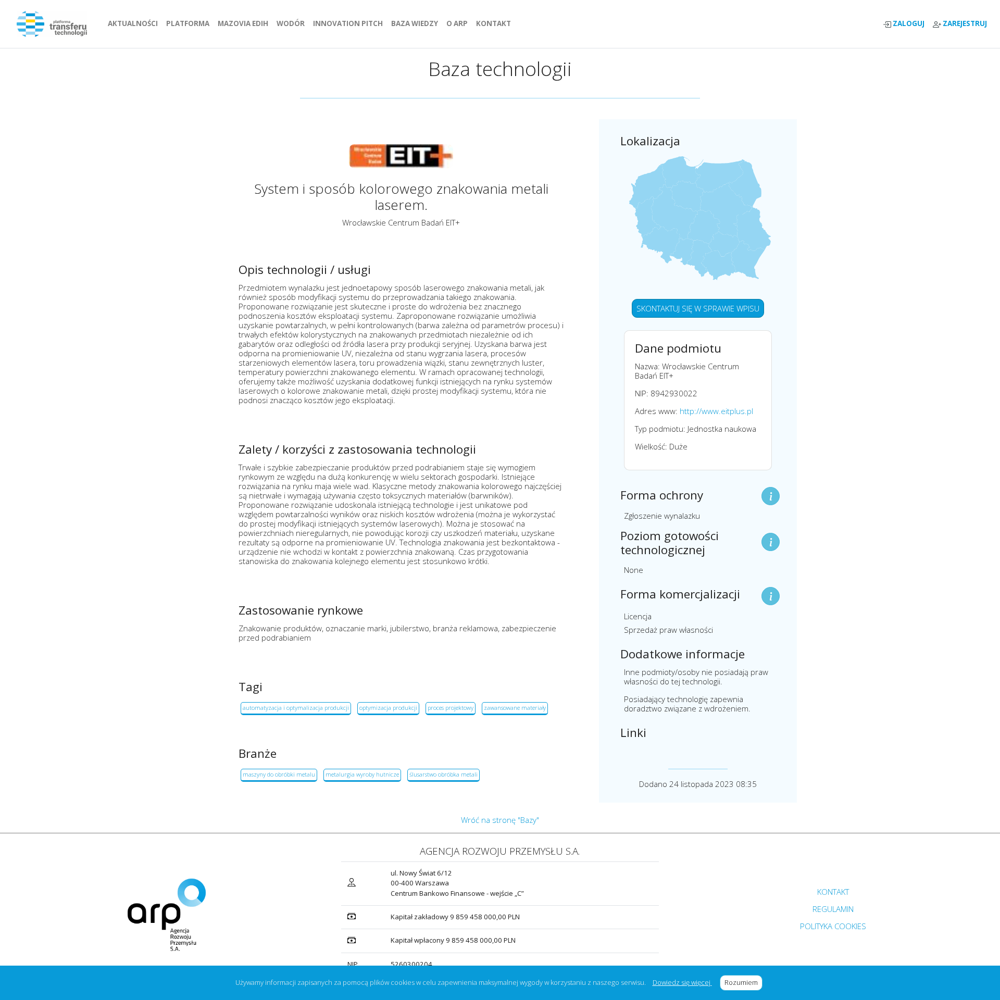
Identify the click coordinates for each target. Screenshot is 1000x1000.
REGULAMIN (833, 909)
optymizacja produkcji (388, 707)
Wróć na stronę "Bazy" (500, 820)
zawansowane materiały (515, 707)
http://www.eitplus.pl (716, 411)
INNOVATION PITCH (348, 23)
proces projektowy (450, 707)
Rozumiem (743, 982)
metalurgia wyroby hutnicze (362, 774)
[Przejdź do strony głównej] (56, 24)
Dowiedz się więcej (682, 982)
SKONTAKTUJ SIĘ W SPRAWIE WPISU (697, 308)
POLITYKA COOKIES (833, 926)
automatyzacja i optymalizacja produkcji (296, 707)
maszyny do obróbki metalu (279, 774)
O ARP (459, 23)
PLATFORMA (190, 23)
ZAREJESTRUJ (964, 23)
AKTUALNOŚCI (135, 23)
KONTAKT (495, 23)
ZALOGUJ (907, 23)
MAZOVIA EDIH (245, 23)
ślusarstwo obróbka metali (443, 774)
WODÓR (293, 23)
